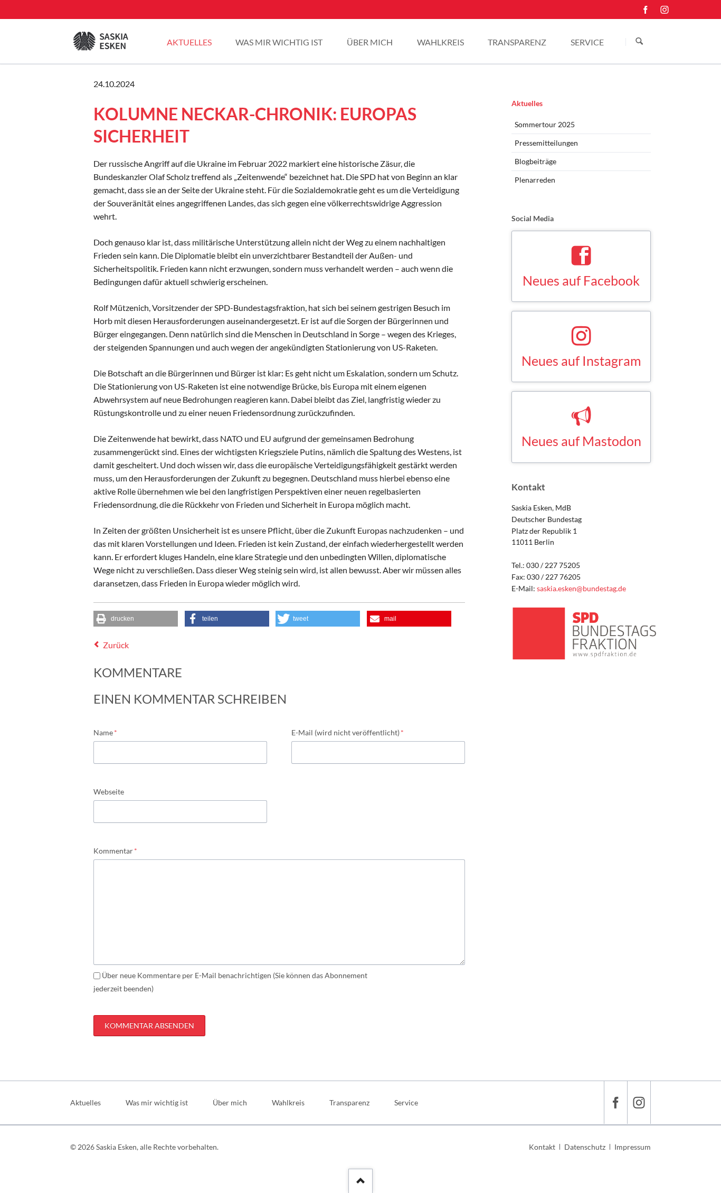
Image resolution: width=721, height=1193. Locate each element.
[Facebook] (645, 9)
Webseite (108, 791)
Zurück (116, 645)
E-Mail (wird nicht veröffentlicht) (347, 732)
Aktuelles (527, 103)
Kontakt (542, 1146)
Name (110, 732)
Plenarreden (535, 179)
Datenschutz (584, 1146)
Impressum (632, 1146)
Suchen (639, 41)
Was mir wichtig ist (157, 1102)
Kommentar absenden (149, 1025)
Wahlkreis (288, 1102)
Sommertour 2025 (545, 124)
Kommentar (115, 850)
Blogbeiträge (535, 161)
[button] (135, 619)
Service (406, 1102)
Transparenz (349, 1102)
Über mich (230, 1102)
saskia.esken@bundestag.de (581, 588)
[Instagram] (664, 9)
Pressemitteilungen (546, 142)
